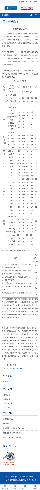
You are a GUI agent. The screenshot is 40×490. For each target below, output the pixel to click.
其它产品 (7, 407)
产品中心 (25, 488)
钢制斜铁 (6, 423)
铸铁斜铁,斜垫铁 (8, 419)
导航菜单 (5, 15)
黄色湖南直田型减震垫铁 (11, 433)
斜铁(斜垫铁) (8, 403)
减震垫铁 (7, 399)
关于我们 (35, 488)
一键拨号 (5, 488)
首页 (7, 476)
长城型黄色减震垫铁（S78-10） (14, 428)
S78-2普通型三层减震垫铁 (12, 437)
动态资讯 (18, 476)
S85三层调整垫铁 (16, 368)
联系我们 (15, 488)
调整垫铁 (7, 395)
